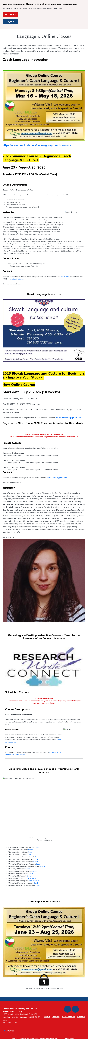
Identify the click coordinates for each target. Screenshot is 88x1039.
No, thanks (10, 14)
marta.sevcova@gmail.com (57, 477)
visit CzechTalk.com (17, 279)
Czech (37, 847)
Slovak (29, 876)
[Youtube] (75, 1009)
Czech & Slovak (30, 878)
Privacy (56, 1016)
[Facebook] (67, 1009)
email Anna (65, 276)
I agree (10, 21)
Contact (81, 1016)
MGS (5, 1031)
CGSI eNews (68, 1016)
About (47, 1016)
